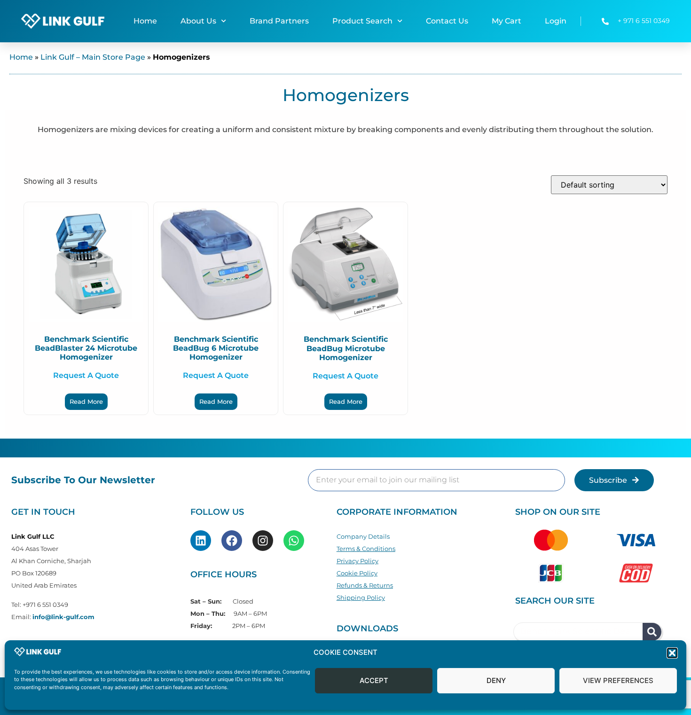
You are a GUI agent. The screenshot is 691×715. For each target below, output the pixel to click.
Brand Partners (279, 20)
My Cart (506, 20)
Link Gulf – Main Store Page (92, 57)
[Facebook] (231, 540)
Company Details (363, 536)
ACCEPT (374, 680)
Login (555, 20)
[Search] (652, 632)
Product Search (362, 20)
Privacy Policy (357, 561)
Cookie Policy (357, 573)
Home (145, 20)
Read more (86, 401)
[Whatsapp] (293, 540)
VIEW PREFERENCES (618, 680)
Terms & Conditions (366, 548)
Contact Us (447, 20)
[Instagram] (262, 540)
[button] (672, 653)
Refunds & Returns (365, 585)
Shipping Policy (361, 597)
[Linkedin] (200, 540)
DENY (496, 680)
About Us (198, 20)
